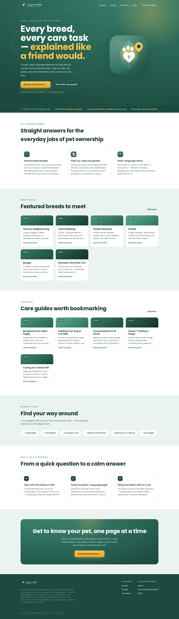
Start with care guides (66, 84)
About (140, 585)
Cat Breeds (50, 433)
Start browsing (149, 5)
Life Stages (149, 433)
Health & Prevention (96, 433)
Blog (134, 5)
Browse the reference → (35, 84)
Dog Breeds (30, 433)
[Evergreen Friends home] (31, 5)
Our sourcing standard (148, 589)
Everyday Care (71, 433)
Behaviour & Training (125, 433)
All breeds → (152, 209)
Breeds (102, 5)
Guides (112, 5)
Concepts (124, 5)
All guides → (152, 311)
